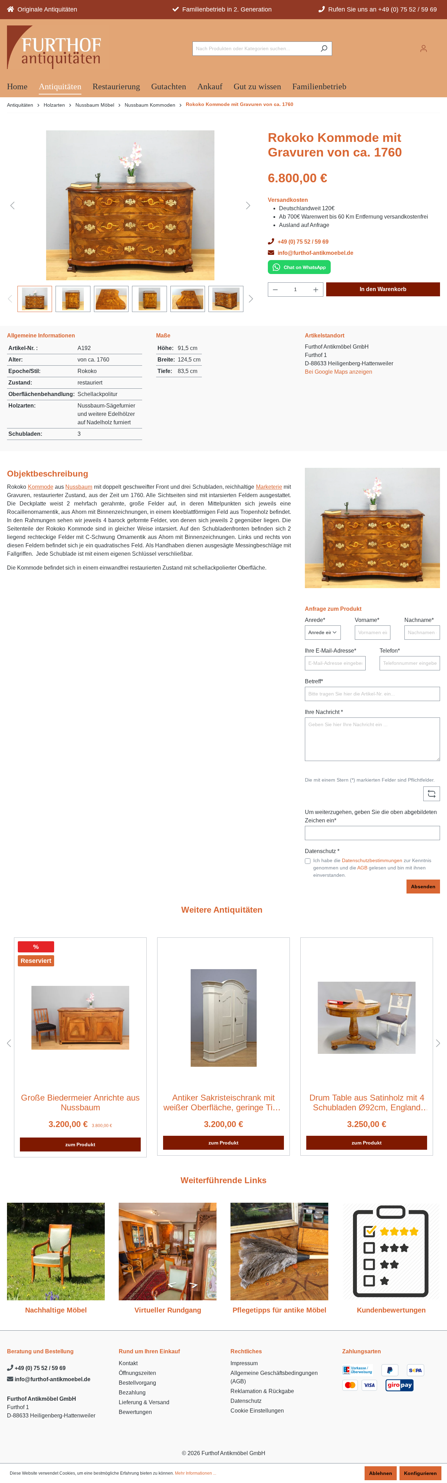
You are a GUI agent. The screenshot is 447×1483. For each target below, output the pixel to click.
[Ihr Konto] (424, 48)
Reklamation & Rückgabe (262, 1391)
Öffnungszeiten (137, 1373)
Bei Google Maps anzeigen (338, 372)
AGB (362, 867)
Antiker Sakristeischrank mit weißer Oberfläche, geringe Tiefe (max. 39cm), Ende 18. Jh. (223, 1102)
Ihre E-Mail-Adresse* (330, 651)
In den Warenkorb (383, 289)
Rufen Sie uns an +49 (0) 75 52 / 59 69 (381, 9)
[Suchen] (324, 48)
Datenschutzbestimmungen (372, 860)
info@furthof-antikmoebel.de (51, 1379)
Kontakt (128, 1363)
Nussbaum (78, 487)
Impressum (244, 1363)
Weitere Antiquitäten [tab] (222, 909)
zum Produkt (80, 1144)
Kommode (40, 487)
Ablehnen (380, 1473)
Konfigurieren (420, 1473)
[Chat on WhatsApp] (299, 266)
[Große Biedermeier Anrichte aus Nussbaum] (80, 1018)
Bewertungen (135, 1412)
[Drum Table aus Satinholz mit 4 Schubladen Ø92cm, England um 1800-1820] (366, 1018)
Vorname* (367, 620)
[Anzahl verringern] (275, 289)
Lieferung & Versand (144, 1402)
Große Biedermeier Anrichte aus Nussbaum (80, 1102)
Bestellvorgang (137, 1383)
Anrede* (315, 620)
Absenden (423, 886)
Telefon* (390, 651)
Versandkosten (288, 200)
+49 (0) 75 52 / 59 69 (39, 1368)
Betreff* (314, 681)
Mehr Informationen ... (195, 1473)
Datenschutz (246, 1401)
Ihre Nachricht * (324, 712)
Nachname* (419, 620)
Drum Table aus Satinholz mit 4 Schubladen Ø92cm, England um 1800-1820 (366, 1102)
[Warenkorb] (436, 46)
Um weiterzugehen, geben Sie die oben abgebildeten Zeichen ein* (371, 816)
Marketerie (269, 487)
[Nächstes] (248, 205)
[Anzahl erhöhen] (316, 289)
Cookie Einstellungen (257, 1411)
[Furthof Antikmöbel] (58, 47)
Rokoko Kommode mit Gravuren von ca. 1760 (239, 104)
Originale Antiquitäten (45, 9)
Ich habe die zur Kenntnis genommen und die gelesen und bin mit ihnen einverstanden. (372, 868)
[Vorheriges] (12, 205)
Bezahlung (132, 1392)
